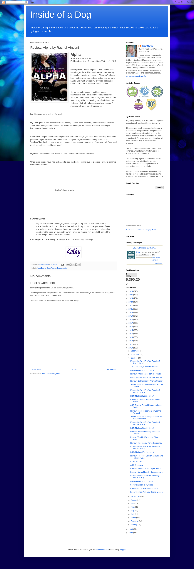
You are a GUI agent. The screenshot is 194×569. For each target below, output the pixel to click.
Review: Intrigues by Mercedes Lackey (146, 443)
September (135, 496)
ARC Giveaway (136, 465)
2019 (131, 316)
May (133, 511)
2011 (131, 344)
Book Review (51, 268)
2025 (131, 295)
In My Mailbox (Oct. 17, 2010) (142, 428)
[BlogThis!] (70, 264)
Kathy (138, 252)
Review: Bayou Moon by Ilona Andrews (146, 472)
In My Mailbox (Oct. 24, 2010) (142, 396)
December (135, 351)
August (134, 500)
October (134, 358)
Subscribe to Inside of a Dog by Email (141, 230)
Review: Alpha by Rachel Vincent (144, 488)
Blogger (123, 550)
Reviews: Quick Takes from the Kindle (145, 374)
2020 (131, 312)
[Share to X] (73, 264)
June (133, 507)
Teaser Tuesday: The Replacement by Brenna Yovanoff (146, 418)
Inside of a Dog (60, 15)
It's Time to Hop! (136, 461)
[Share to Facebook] (76, 264)
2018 (131, 320)
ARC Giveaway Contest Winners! (143, 367)
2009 (131, 529)
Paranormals (62, 268)
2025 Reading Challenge (144, 247)
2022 (131, 305)
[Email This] (67, 264)
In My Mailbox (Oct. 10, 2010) (142, 452)
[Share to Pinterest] (79, 264)
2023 (131, 302)
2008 (131, 533)
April (133, 514)
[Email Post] (63, 264)
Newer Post (36, 369)
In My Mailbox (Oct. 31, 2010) (142, 370)
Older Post (111, 369)
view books (158, 263)
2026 (131, 291)
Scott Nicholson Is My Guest (141, 485)
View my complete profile (136, 76)
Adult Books (41, 268)
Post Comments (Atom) (51, 374)
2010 (131, 348)
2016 (131, 327)
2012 (131, 341)
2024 (131, 298)
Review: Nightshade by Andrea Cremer (146, 381)
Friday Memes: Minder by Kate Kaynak (146, 377)
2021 (131, 309)
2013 (131, 337)
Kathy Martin (147, 46)
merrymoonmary (101, 550)
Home (74, 369)
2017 (131, 323)
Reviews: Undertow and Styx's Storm (145, 469)
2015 (131, 330)
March (133, 518)
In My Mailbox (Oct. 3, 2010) (141, 481)
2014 (131, 334)
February (135, 521)
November (135, 354)
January (134, 525)
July (132, 503)
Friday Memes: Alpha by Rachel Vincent (146, 492)
